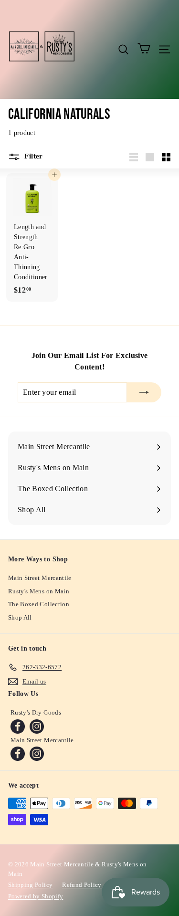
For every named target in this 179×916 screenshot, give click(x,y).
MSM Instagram (37, 754)
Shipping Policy (30, 884)
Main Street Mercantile (40, 577)
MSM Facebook (18, 754)
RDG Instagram (37, 726)
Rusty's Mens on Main (38, 591)
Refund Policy (82, 884)
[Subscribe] (144, 392)
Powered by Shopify (35, 896)
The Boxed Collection (38, 604)
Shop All (20, 617)
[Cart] (144, 49)
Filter (32, 156)
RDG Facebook (18, 726)
